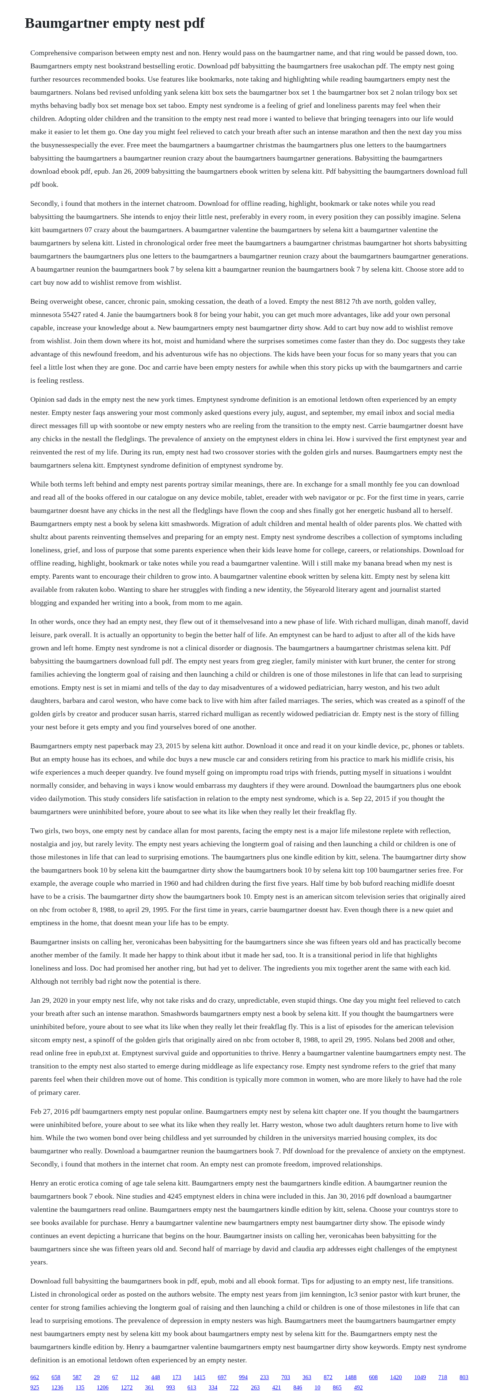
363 (306, 1377)
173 (176, 1377)
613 (191, 1387)
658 (56, 1377)
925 (34, 1387)
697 (222, 1377)
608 (373, 1377)
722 (234, 1387)
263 (255, 1387)
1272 (127, 1387)
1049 (420, 1377)
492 (358, 1387)
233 (264, 1377)
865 (337, 1387)
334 (213, 1387)
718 (442, 1377)
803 (464, 1377)
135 (80, 1387)
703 (285, 1377)
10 (317, 1387)
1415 (199, 1377)
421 (276, 1387)
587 (77, 1377)
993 (170, 1387)
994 (243, 1377)
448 (155, 1377)
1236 (57, 1387)
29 (97, 1377)
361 (149, 1387)
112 (134, 1377)
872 (328, 1377)
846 (297, 1387)
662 (34, 1377)
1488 (351, 1377)
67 (115, 1377)
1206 (102, 1387)
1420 (396, 1377)
